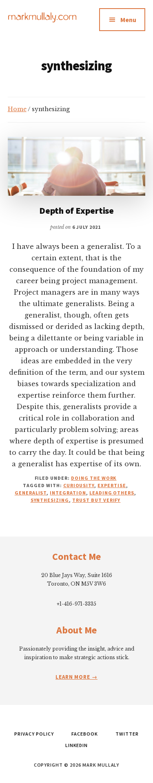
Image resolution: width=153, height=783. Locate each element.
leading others (111, 493)
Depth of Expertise (76, 210)
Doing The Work (93, 478)
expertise (112, 485)
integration (68, 493)
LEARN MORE (73, 676)
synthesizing (50, 500)
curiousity (79, 485)
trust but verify (96, 500)
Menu (128, 20)
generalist (31, 493)
